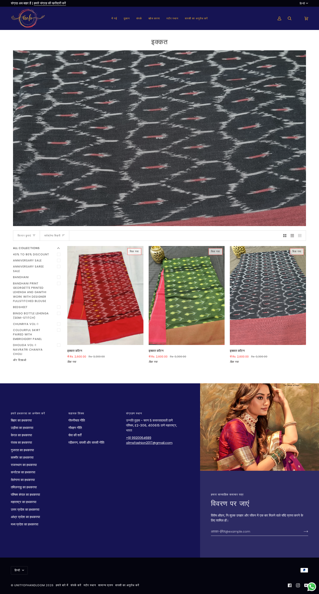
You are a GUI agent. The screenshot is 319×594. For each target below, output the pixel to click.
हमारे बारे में (62, 585)
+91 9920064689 (138, 438)
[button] (126, 18)
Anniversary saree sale (28, 269)
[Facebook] (290, 585)
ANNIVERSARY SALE (27, 260)
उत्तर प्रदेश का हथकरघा (25, 509)
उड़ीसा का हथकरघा (22, 428)
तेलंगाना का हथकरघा (23, 480)
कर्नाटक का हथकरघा (23, 472)
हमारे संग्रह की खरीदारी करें (50, 3)
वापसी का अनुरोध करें (127, 585)
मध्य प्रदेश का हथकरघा (24, 524)
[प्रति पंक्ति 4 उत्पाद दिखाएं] (301, 236)
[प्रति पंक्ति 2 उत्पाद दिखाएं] (285, 236)
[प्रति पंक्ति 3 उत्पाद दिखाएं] (292, 236)
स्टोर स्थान (90, 585)
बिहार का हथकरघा (21, 420)
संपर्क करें (76, 585)
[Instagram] (298, 585)
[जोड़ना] (302, 531)
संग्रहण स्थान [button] (134, 413)
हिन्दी (302, 3)
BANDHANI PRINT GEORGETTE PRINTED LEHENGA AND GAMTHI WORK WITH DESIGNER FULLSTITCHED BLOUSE (29, 292)
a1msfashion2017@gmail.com (149, 443)
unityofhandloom (29, 585)
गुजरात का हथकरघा (22, 450)
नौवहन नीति (75, 428)
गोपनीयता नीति (76, 420)
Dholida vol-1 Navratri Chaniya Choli (28, 349)
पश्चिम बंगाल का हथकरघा (25, 494)
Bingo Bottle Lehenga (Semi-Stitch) (31, 316)
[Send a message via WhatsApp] (312, 587)
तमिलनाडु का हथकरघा (24, 487)
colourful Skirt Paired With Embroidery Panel (27, 334)
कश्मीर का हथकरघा (22, 457)
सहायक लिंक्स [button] (76, 413)
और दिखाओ (19, 360)
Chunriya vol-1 (25, 324)
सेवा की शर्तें (74, 435)
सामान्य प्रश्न (105, 585)
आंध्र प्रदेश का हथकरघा (25, 517)
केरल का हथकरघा (21, 435)
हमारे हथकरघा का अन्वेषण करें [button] (28, 413)
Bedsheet (20, 307)
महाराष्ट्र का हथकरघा (23, 502)
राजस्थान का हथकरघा (24, 465)
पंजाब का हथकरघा (21, 442)
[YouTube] (306, 585)
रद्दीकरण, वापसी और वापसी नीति (86, 442)
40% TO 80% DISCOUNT (31, 254)
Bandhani (21, 277)
